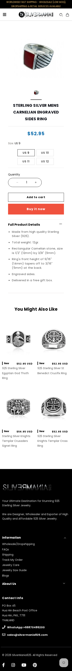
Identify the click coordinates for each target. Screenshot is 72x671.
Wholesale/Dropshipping (18, 544)
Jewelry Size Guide (14, 570)
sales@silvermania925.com (27, 635)
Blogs (5, 576)
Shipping (7, 555)
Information (11, 538)
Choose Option (18, 354)
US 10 (45, 153)
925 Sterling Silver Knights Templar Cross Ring (52, 441)
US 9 (26, 153)
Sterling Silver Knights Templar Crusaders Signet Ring (16, 441)
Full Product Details (24, 224)
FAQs (5, 549)
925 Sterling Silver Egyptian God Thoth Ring (15, 373)
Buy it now (36, 209)
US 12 (45, 161)
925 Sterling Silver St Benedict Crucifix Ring (52, 370)
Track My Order (12, 560)
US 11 (26, 161)
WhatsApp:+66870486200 (26, 627)
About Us (9, 584)
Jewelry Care (10, 565)
